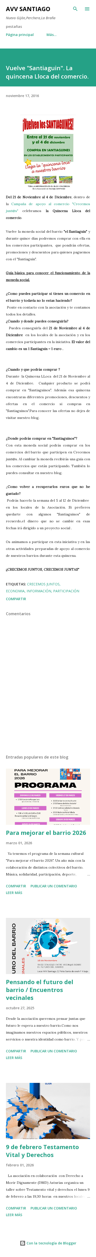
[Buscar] (75, 9)
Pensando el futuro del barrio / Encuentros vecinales (39, 990)
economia (15, 591)
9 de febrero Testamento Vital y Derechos (42, 1151)
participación (66, 591)
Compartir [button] (16, 598)
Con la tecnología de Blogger (51, 1243)
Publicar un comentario (54, 886)
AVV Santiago (28, 9)
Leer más (14, 892)
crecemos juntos (43, 584)
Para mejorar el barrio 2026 (46, 832)
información (39, 591)
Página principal (20, 34)
